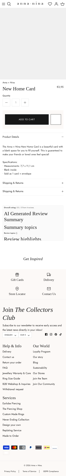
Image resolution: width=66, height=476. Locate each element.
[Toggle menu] (3, 4)
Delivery (7, 351)
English (8, 334)
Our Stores (39, 373)
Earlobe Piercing (12, 403)
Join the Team (40, 378)
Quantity (6, 95)
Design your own (12, 425)
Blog (35, 362)
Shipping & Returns (13, 183)
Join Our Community (44, 384)
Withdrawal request (13, 389)
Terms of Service (29, 471)
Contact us (8, 357)
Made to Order (11, 436)
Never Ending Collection (16, 419)
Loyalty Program (41, 351)
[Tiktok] (60, 334)
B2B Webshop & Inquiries (16, 384)
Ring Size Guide (11, 378)
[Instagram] (51, 334)
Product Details (11, 137)
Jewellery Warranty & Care (17, 373)
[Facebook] (46, 334)
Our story (38, 357)
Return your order (12, 362)
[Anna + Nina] (30, 3)
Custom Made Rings (13, 414)
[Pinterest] (56, 334)
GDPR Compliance (51, 471)
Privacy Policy (10, 471)
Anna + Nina (9, 82)
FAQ (5, 368)
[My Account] (55, 4)
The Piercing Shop (12, 409)
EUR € (23, 334)
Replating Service (12, 430)
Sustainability (40, 368)
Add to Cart (27, 119)
